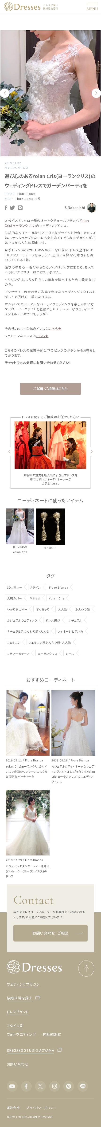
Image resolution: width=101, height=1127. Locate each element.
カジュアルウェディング (22, 620)
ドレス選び (53, 620)
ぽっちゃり (43, 609)
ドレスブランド (18, 1011)
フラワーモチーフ (18, 653)
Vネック (35, 598)
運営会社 (13, 1107)
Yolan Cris (56, 598)
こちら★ (55, 328)
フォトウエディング (21, 1034)
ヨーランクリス (48, 653)
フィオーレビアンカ (70, 631)
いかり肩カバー (17, 609)
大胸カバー (14, 598)
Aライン (36, 587)
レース (70, 653)
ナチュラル (75, 620)
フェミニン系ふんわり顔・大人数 (50, 642)
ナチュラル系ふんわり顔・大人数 (28, 631)
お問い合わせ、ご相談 (50, 933)
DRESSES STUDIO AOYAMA (30, 1050)
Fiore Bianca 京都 (28, 199)
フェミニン (14, 642)
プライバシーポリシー (41, 1107)
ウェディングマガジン (23, 984)
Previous (4, 93)
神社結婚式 (52, 1034)
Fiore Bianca (26, 194)
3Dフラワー (14, 587)
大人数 (62, 609)
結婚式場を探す (19, 997)
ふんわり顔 (82, 609)
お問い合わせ (17, 1064)
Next (96, 93)
